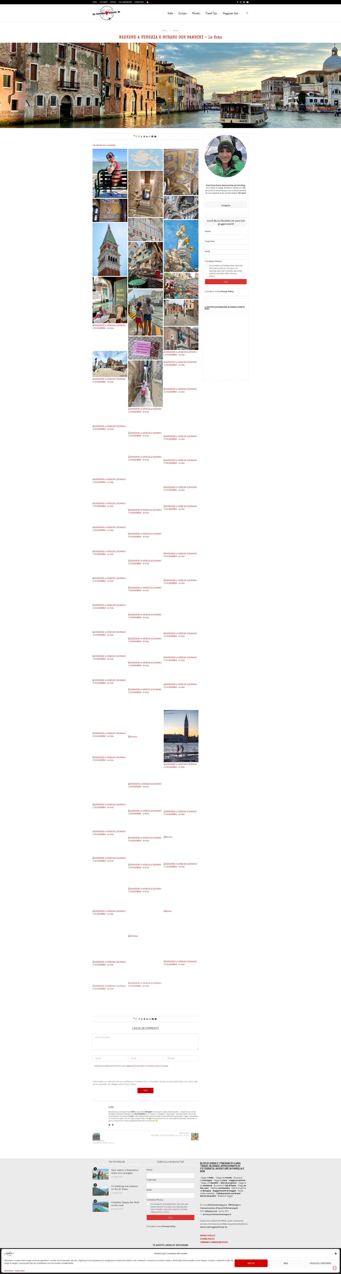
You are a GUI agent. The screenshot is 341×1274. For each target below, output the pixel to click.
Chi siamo (103, 2)
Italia (170, 13)
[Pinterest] (244, 2)
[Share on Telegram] (152, 136)
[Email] (247, 2)
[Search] (247, 13)
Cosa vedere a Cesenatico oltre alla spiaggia (124, 1171)
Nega (286, 1263)
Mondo (196, 13)
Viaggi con (209, 1183)
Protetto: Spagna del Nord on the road (125, 1204)
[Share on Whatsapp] (149, 136)
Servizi (113, 2)
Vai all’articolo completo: (104, 145)
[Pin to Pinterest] (144, 136)
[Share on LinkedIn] (147, 136)
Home (95, 2)
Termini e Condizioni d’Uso (214, 1242)
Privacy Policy (20, 1270)
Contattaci (139, 2)
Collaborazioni (125, 2)
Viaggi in (207, 1178)
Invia (226, 281)
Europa (182, 13)
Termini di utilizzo (154, 1066)
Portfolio (175, 30)
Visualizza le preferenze (320, 1263)
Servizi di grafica (208, 1196)
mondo (228, 1178)
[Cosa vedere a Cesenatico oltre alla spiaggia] (101, 1174)
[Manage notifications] (335, 1268)
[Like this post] (136, 136)
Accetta (251, 1263)
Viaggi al (220, 1180)
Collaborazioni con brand (228, 1193)
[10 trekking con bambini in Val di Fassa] (101, 1190)
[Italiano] (147, 2)
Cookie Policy (9, 1270)
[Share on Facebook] (138, 136)
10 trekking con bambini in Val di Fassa (124, 1187)
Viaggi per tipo (230, 13)
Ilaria (111, 1107)
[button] (335, 1253)
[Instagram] (240, 2)
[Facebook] (237, 2)
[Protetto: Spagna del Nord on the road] (101, 1206)
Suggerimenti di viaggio (224, 1191)
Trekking (220, 1188)
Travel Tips (211, 13)
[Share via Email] (155, 136)
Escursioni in (225, 1185)
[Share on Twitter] (141, 136)
